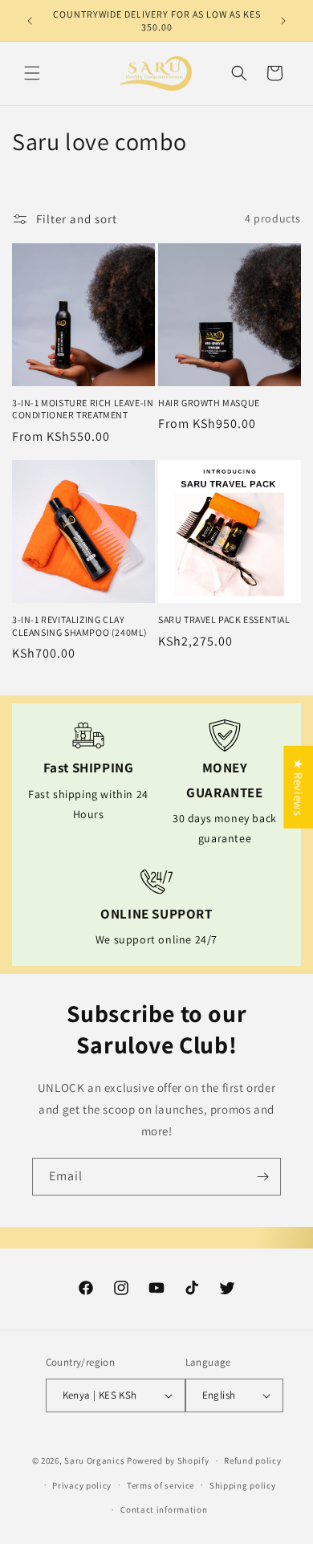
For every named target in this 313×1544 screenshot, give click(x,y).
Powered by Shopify (168, 1460)
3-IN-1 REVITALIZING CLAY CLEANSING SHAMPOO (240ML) (80, 625)
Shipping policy (242, 1485)
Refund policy (252, 1460)
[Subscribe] (262, 1177)
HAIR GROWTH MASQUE (209, 403)
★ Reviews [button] (298, 786)
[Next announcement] (283, 21)
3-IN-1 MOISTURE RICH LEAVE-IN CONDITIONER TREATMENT (82, 409)
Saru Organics (94, 1460)
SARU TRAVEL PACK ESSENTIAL (224, 619)
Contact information (163, 1509)
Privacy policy (82, 1485)
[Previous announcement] (29, 21)
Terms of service (160, 1485)
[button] (32, 73)
